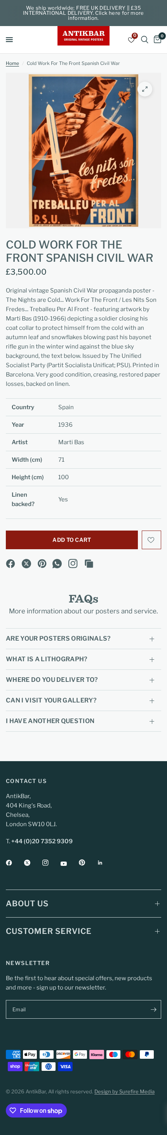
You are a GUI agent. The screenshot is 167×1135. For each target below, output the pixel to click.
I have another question (50, 721)
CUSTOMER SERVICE (49, 931)
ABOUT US (27, 903)
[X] (26, 563)
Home (12, 63)
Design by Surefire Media (124, 1091)
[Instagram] (73, 563)
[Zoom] (144, 89)
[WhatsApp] (57, 563)
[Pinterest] (42, 563)
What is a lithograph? (47, 659)
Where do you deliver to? (52, 679)
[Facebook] (10, 563)
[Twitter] (32, 862)
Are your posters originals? (58, 638)
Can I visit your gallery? (51, 700)
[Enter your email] (153, 1009)
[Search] (144, 39)
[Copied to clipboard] (89, 563)
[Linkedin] (105, 862)
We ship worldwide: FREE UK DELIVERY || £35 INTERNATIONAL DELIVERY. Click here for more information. (83, 13)
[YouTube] (69, 863)
